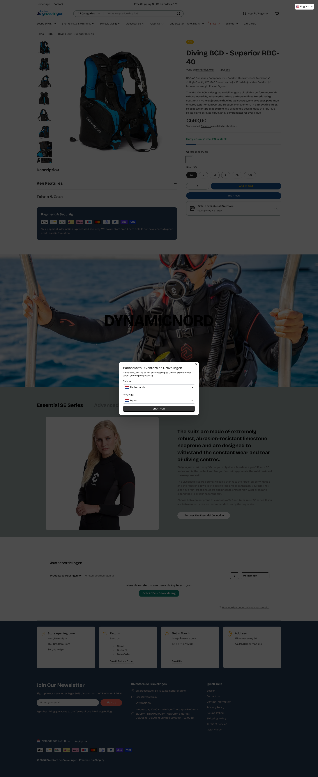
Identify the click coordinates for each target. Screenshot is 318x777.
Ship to (127, 381)
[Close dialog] (196, 364)
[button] (304, 7)
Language (128, 394)
